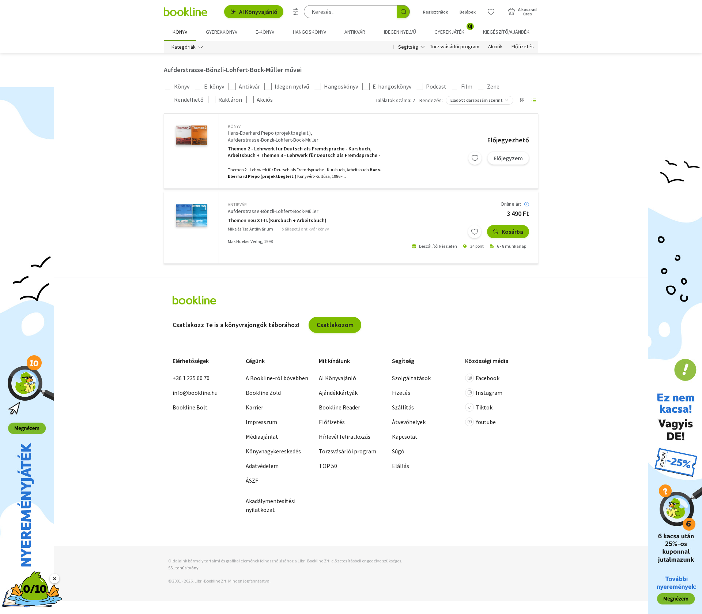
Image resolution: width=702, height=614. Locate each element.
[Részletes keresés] (295, 11)
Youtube (486, 422)
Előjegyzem (508, 158)
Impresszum (261, 422)
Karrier (254, 407)
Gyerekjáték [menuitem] (453, 29)
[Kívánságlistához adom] (475, 158)
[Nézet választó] (522, 100)
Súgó (398, 451)
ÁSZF (252, 480)
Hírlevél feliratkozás (344, 436)
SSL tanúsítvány (183, 567)
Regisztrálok (435, 12)
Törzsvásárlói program (454, 47)
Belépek (468, 12)
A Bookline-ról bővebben (277, 378)
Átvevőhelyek (409, 422)
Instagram (489, 392)
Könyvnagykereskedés (273, 451)
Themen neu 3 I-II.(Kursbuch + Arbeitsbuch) (277, 220)
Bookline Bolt (190, 407)
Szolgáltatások (411, 378)
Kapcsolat (405, 436)
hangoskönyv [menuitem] (309, 32)
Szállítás (403, 407)
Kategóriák (183, 47)
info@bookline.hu (195, 392)
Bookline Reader (339, 407)
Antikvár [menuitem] (354, 32)
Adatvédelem (262, 465)
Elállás (400, 465)
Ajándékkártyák (338, 392)
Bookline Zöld (263, 392)
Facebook (487, 378)
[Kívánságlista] (491, 11)
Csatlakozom (335, 325)
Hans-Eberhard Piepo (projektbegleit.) (269, 133)
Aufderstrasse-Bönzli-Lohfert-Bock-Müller (273, 139)
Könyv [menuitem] (180, 32)
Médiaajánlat (262, 436)
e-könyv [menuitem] (265, 32)
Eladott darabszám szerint (476, 100)
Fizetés (401, 392)
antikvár (237, 204)
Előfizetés (523, 47)
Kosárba (512, 231)
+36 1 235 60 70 (191, 378)
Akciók (495, 47)
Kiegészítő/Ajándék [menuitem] (506, 32)
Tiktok (484, 407)
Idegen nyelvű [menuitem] (400, 32)
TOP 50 (328, 465)
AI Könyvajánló (258, 11)
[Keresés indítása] (403, 11)
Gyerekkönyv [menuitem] (221, 32)
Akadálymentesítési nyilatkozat (270, 505)
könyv (234, 126)
